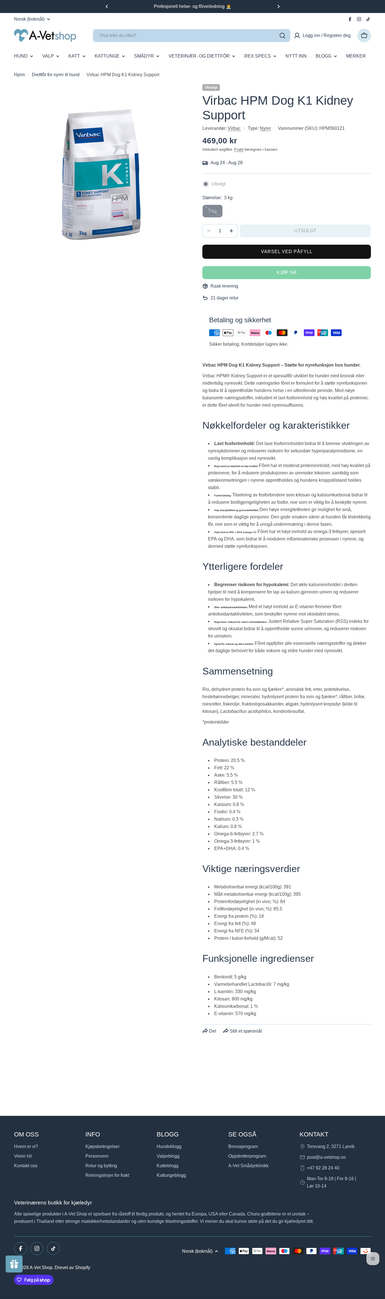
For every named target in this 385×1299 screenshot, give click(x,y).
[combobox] (191, 35)
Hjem (19, 74)
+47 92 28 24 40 (323, 1168)
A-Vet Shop (41, 1267)
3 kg (215, 213)
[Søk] (282, 35)
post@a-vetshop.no (326, 1157)
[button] (106, 6)
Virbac (234, 128)
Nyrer (265, 128)
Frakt (239, 149)
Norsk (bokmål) (29, 19)
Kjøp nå (286, 272)
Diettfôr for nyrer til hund (55, 74)
